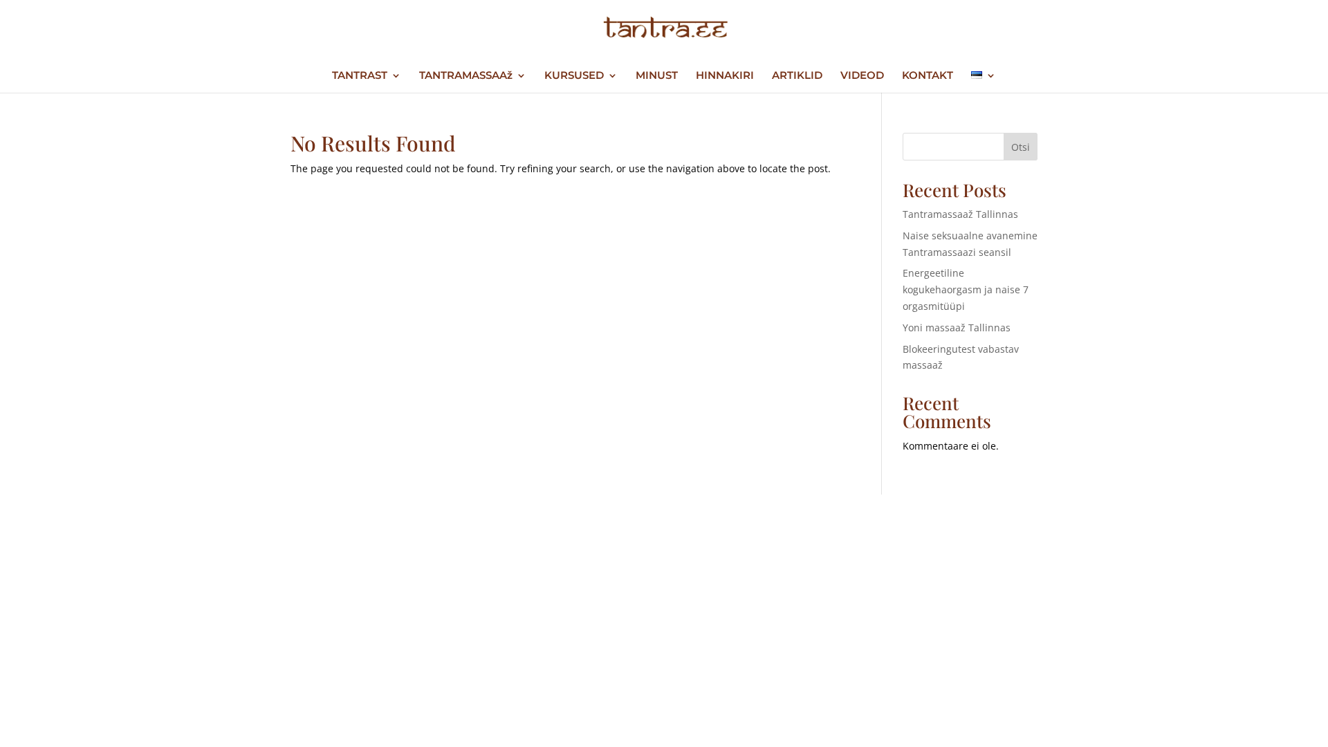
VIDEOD (862, 76)
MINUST (657, 76)
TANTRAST (359, 76)
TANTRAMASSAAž (466, 76)
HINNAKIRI (725, 76)
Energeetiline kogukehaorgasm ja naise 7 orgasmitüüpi (966, 289)
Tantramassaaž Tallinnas (960, 214)
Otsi (1020, 147)
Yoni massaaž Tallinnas (957, 327)
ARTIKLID (797, 76)
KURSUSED (574, 76)
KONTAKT (927, 76)
